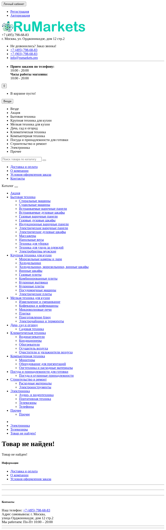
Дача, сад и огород (24, 325)
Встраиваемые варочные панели (43, 208)
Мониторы (27, 360)
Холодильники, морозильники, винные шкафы (54, 267)
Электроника (20, 391)
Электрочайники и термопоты (41, 321)
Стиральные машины (35, 201)
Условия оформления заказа (30, 174)
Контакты (17, 178)
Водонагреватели (32, 337)
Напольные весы (31, 239)
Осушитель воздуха (33, 348)
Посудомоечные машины (37, 290)
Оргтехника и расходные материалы (46, 368)
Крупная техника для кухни (31, 255)
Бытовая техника (22, 197)
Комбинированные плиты (38, 278)
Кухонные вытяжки (33, 282)
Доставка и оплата (24, 167)
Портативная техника (35, 399)
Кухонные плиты (31, 286)
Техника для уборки (34, 243)
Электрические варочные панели (43, 228)
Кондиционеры (30, 340)
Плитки (24, 313)
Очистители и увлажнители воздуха (46, 352)
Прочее (15, 410)
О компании (19, 170)
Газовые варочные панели (38, 216)
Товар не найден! (23, 433)
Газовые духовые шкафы (37, 220)
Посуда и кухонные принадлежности (46, 375)
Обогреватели (29, 344)
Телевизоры (28, 403)
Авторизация (20, 15)
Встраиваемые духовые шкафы (42, 212)
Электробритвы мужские (37, 251)
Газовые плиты (30, 274)
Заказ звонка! (33, 46)
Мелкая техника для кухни (30, 298)
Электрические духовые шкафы (42, 232)
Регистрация (19, 11)
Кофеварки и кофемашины (38, 305)
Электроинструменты (35, 387)
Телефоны (26, 406)
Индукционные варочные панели (44, 224)
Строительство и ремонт (28, 379)
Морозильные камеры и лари (40, 259)
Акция (15, 193)
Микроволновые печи (35, 309)
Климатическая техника (28, 333)
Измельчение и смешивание (39, 302)
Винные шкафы (30, 271)
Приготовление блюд (35, 317)
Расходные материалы (35, 383)
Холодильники (30, 263)
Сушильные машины (34, 205)
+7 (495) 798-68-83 (36, 510)
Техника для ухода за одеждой (41, 247)
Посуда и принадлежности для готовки (39, 371)
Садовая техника (31, 329)
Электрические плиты (35, 294)
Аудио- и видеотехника (36, 395)
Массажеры (27, 236)
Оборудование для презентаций (42, 364)
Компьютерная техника (27, 356)
